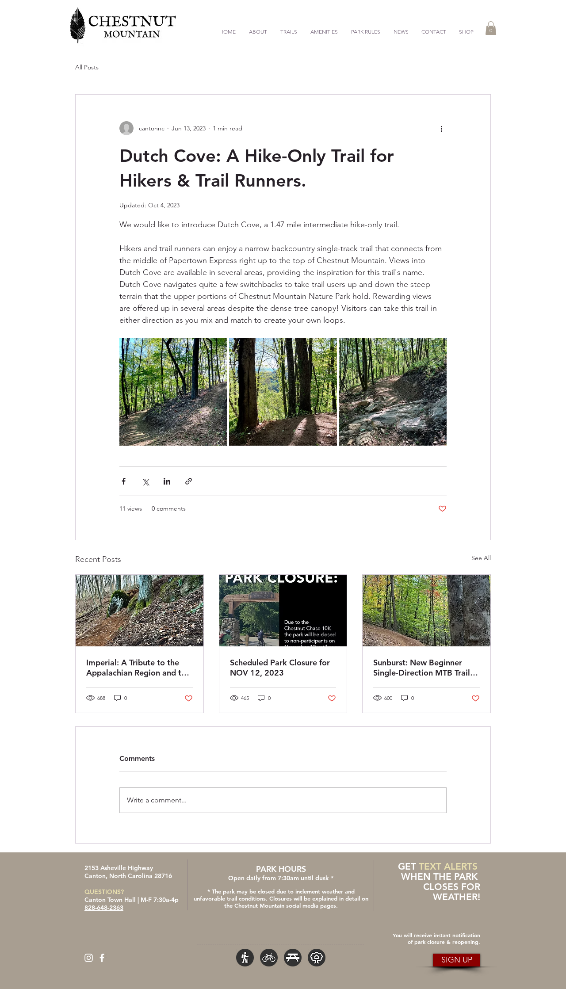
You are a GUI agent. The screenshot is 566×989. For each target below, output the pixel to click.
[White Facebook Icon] (101, 957)
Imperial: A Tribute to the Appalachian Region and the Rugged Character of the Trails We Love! (138, 667)
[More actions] (441, 128)
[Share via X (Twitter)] (145, 481)
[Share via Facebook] (123, 481)
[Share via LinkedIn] (167, 481)
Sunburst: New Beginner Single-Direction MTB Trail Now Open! (421, 667)
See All (481, 558)
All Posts (87, 67)
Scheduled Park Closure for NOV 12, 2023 (280, 667)
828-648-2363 (103, 908)
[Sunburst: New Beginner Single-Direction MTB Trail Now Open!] (426, 610)
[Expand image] (173, 392)
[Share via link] (188, 481)
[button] (289, 27)
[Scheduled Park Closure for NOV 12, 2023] (283, 610)
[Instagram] (88, 957)
